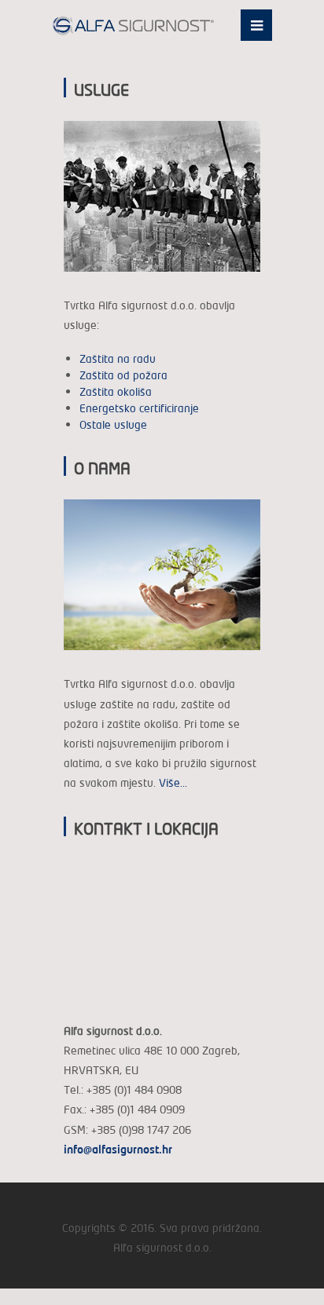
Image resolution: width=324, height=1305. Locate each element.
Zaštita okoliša (115, 391)
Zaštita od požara (123, 374)
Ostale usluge (113, 424)
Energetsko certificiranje (139, 407)
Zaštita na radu (117, 358)
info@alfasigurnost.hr (118, 1149)
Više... (173, 782)
